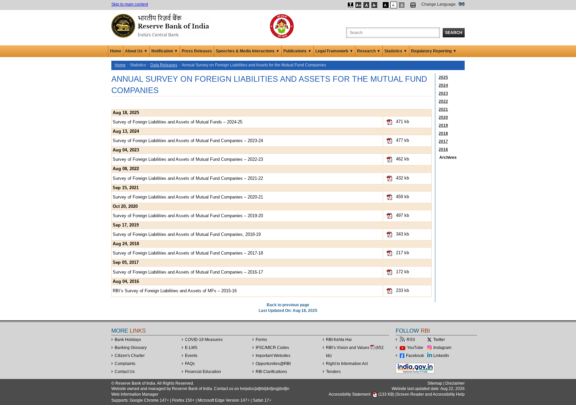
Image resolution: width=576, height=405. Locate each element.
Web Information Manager (134, 394)
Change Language (438, 4)
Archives (448, 157)
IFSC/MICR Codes (272, 347)
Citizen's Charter (130, 355)
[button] (350, 5)
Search (453, 32)
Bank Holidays (128, 339)
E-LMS (191, 347)
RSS (411, 339)
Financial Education (203, 371)
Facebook (415, 355)
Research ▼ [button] (369, 51)
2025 (443, 77)
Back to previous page (288, 305)
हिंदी (462, 4)
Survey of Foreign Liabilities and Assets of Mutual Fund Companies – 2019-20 (188, 215)
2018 (443, 133)
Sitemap (434, 383)
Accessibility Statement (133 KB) (362, 394)
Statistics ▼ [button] (395, 51)
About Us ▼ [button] (136, 51)
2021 (443, 109)
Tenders (333, 371)
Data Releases (163, 65)
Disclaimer (455, 383)
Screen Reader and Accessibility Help (430, 394)
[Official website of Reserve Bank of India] (161, 25)
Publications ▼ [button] (297, 51)
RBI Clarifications (271, 371)
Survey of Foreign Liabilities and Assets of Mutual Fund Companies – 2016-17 (188, 272)
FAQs (190, 363)
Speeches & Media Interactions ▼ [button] (248, 51)
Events (191, 355)
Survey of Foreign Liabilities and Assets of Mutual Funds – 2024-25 (177, 121)
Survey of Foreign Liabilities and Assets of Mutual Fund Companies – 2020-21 (188, 196)
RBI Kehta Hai (339, 339)
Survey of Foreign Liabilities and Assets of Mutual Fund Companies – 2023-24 (188, 140)
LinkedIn (441, 355)
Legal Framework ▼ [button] (334, 51)
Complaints (125, 363)
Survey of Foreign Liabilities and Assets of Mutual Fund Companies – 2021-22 (188, 178)
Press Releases (197, 51)
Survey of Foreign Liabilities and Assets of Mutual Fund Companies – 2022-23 (188, 159)
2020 (443, 117)
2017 (443, 141)
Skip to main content (129, 4)
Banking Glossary (131, 347)
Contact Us (125, 371)
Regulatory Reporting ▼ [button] (434, 51)
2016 (443, 149)
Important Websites (273, 355)
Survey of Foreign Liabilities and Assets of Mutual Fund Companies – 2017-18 (188, 253)
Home (115, 51)
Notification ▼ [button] (164, 51)
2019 (443, 125)
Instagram (442, 347)
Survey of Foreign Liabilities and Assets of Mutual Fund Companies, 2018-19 (187, 234)
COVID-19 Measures (204, 339)
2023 (443, 93)
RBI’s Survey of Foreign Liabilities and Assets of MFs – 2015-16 (175, 290)
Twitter (439, 339)
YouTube (415, 347)
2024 (443, 85)
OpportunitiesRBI (273, 363)
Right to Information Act (347, 363)
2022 (443, 101)
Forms (261, 339)
